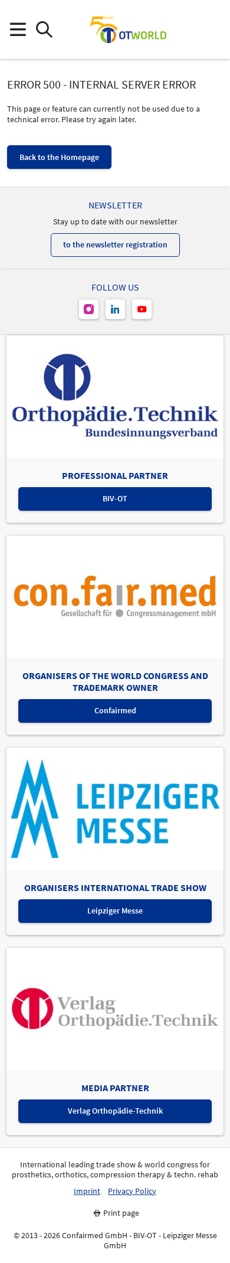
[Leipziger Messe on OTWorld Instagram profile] (88, 309)
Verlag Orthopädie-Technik (115, 1110)
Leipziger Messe (115, 910)
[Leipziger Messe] (212, 29)
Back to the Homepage (59, 157)
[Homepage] (128, 29)
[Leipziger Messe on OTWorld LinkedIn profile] (115, 309)
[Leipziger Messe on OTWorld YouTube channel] (142, 309)
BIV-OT (115, 498)
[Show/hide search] (44, 29)
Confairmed (115, 710)
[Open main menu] (17, 29)
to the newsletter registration (115, 244)
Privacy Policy (132, 1191)
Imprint (87, 1191)
